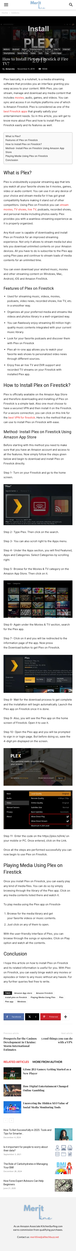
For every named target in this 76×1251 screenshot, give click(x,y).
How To (57, 49)
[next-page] (11, 1120)
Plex (61, 997)
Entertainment (36, 49)
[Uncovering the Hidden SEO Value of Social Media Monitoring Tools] (12, 1107)
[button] (71, 5)
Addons (15, 12)
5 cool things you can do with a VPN (56, 1040)
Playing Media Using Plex (43, 997)
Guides (48, 49)
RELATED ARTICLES (16, 1061)
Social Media (22, 53)
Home (5, 12)
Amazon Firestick (44, 993)
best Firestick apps (15, 111)
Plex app (9, 1001)
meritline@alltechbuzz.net (44, 1236)
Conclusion (11, 160)
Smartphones (9, 53)
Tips (46, 53)
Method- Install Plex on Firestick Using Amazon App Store (34, 150)
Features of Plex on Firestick (21, 140)
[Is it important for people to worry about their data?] (63, 1151)
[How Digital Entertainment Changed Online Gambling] (12, 1090)
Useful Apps (56, 53)
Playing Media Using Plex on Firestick (26, 156)
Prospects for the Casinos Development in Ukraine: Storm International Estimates (20, 1044)
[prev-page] (6, 1120)
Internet (66, 49)
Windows (21, 1001)
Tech (40, 53)
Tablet (33, 53)
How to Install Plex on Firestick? (23, 144)
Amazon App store (23, 993)
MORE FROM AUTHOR (47, 1061)
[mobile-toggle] (6, 5)
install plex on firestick (16, 997)
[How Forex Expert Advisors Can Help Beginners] (63, 1185)
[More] (65, 1016)
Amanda (10, 68)
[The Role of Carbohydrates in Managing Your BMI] (63, 1168)
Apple (24, 49)
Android (16, 49)
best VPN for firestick (21, 417)
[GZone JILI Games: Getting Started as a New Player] (12, 1073)
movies (19, 97)
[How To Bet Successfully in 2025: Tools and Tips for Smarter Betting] (63, 1134)
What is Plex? (13, 136)
